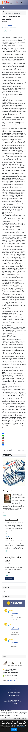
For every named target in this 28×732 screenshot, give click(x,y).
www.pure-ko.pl (12, 680)
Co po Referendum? (11, 520)
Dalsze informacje (21, 726)
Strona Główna (14, 690)
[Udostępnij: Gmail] (14, 440)
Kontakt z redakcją (14, 695)
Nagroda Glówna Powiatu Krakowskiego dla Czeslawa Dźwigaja (14, 559)
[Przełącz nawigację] (3, 7)
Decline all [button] (10, 718)
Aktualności (10, 25)
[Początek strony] (25, 729)
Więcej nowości (9, 578)
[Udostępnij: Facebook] (14, 434)
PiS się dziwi (7, 491)
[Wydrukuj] (14, 443)
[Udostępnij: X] (14, 438)
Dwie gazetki (9, 538)
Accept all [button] (3, 718)
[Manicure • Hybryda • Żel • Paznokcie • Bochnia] (13, 663)
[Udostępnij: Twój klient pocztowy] (14, 441)
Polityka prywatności (14, 692)
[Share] (14, 445)
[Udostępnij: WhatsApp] (14, 436)
